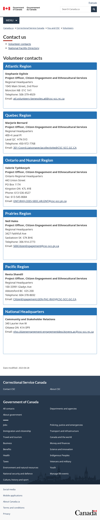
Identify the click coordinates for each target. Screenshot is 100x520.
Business (7, 443)
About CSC (55, 389)
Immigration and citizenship (17, 431)
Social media (9, 489)
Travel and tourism (12, 437)
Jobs (5, 425)
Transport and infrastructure (64, 431)
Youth (53, 467)
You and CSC (53, 28)
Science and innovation (61, 449)
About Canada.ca (11, 501)
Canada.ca (8, 28)
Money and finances (60, 443)
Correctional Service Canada (30, 28)
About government (12, 414)
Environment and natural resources (20, 467)
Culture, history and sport (16, 479)
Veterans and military (60, 461)
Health (6, 455)
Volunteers (68, 28)
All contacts (8, 408)
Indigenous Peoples (60, 455)
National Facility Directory (23, 48)
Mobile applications (12, 495)
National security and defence (18, 473)
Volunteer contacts (19, 44)
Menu (10, 20)
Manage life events (59, 473)
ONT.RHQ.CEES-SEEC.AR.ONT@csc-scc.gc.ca (40, 201)
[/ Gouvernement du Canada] (21, 8)
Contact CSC (9, 389)
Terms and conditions (13, 507)
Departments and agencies (63, 408)
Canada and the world (61, 437)
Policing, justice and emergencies (66, 425)
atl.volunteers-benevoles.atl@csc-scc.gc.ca (38, 98)
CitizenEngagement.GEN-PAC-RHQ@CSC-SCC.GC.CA (44, 299)
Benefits (7, 449)
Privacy (6, 513)
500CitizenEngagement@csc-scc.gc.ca (36, 246)
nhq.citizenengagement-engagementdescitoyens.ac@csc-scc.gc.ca (53, 331)
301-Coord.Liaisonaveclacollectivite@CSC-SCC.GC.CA (45, 147)
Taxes (6, 461)
